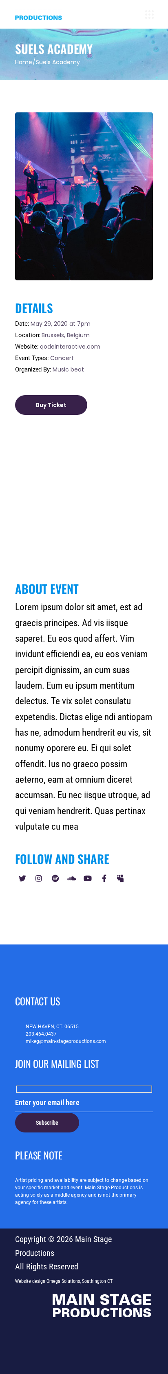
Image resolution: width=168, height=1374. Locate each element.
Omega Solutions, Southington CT (79, 1281)
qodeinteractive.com (70, 346)
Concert (62, 358)
